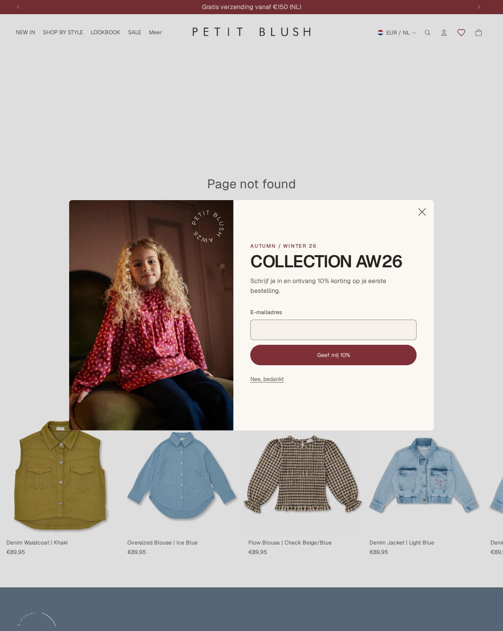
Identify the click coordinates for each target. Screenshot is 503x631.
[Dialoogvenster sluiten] (422, 212)
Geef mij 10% (333, 355)
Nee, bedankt (267, 379)
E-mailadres (266, 312)
